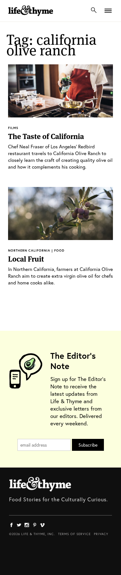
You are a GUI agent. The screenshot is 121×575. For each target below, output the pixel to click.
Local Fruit (26, 259)
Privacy (101, 534)
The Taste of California (46, 136)
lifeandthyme (30, 17)
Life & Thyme (40, 484)
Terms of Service (74, 534)
